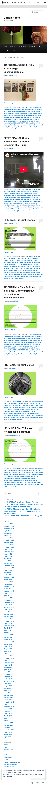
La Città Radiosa (35, 117)
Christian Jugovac (30, 109)
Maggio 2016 (8, 649)
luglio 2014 (7, 683)
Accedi (6, 760)
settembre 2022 (9, 552)
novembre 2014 (9, 677)
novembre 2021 (9, 565)
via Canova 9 (25, 209)
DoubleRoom (12, 17)
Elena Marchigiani (21, 113)
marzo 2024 (7, 535)
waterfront (14, 211)
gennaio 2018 (8, 616)
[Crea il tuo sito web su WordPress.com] (23, 2)
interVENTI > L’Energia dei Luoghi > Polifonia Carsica (22, 509)
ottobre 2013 (8, 704)
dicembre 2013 (8, 700)
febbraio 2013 (8, 723)
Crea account (8, 757)
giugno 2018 (8, 609)
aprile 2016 (7, 651)
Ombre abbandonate (29, 205)
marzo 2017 (7, 633)
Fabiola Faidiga (37, 113)
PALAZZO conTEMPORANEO (19, 123)
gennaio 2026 (8, 524)
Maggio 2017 (8, 628)
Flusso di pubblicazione (12, 762)
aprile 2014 (7, 690)
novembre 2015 (9, 658)
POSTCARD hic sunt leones (19, 364)
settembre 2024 (9, 528)
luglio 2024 (7, 531)
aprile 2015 (7, 670)
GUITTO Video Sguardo (27, 115)
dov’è (39, 46)
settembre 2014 (9, 681)
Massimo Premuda (16, 205)
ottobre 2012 (8, 732)
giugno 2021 (8, 570)
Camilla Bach (37, 107)
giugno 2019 (8, 593)
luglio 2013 (7, 711)
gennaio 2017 (8, 637)
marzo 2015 (7, 672)
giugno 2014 (8, 686)
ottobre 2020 (8, 575)
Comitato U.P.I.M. (13, 111)
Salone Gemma (34, 125)
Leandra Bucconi (9, 119)
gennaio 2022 (8, 563)
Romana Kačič (24, 125)
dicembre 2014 (8, 674)
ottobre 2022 (8, 549)
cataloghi (32, 46)
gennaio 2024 (8, 538)
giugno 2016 (8, 646)
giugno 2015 (8, 665)
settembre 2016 (9, 642)
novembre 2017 (9, 621)
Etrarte (30, 113)
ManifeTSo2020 (34, 119)
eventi (14, 107)
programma (22, 46)
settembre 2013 (9, 707)
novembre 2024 (9, 526)
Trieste (10, 127)
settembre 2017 (9, 626)
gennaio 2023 (8, 545)
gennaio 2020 (8, 582)
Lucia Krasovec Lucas (22, 119)
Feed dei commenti (10, 764)
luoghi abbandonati (35, 201)
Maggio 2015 (8, 667)
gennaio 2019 (8, 598)
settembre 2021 (9, 568)
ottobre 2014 (8, 679)
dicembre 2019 (8, 584)
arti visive (29, 107)
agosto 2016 (8, 644)
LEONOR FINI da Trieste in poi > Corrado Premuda (21, 502)
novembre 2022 (9, 547)
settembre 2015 (9, 663)
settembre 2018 (9, 607)
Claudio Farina (20, 193)
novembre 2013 (9, 702)
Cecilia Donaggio (19, 109)
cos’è (5, 46)
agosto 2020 (8, 579)
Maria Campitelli (28, 121)
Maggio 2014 (8, 688)
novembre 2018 (9, 603)
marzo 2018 (7, 612)
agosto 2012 (8, 734)
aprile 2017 (7, 630)
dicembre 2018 (8, 600)
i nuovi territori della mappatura (19, 117)
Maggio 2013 (8, 716)
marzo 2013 (7, 720)
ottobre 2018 (8, 605)
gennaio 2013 (8, 725)
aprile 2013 (7, 718)
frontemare (7, 197)
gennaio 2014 (8, 697)
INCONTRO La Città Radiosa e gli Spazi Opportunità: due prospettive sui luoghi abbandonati (19, 292)
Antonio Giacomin (31, 189)
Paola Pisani (32, 123)
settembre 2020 (9, 577)
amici (13, 51)
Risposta (13, 356)
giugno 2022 (8, 556)
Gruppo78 (17, 115)
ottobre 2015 (8, 660)
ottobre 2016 (8, 640)
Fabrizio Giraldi (8, 115)
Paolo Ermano (14, 125)
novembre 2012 (9, 730)
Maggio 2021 (8, 572)
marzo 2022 (7, 561)
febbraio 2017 (8, 635)
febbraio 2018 (8, 614)
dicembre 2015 (8, 656)
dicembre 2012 (8, 727)
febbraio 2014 (8, 695)
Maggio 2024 (8, 533)
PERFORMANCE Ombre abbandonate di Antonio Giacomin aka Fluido (17, 141)
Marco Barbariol (9, 121)
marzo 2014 (7, 693)
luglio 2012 (7, 737)
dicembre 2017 (8, 619)
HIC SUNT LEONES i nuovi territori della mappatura (18, 430)
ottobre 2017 (8, 623)
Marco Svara (18, 121)
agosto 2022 (8, 554)
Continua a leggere (10, 103)
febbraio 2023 (8, 542)
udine (14, 127)
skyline (40, 207)
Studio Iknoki (8, 209)
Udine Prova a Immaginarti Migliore (28, 127)
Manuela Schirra (19, 413)
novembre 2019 (9, 586)
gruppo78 (13, 46)
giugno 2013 (8, 714)
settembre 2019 (9, 591)
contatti (6, 51)
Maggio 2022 (8, 558)
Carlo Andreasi (8, 109)
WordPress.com (9, 767)
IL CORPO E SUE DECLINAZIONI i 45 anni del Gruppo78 (23, 516)
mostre (18, 401)
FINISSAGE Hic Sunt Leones (19, 219)
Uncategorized (8, 749)
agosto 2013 (8, 709)
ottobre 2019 (8, 589)
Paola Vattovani (13, 207)
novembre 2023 (9, 540)
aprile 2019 (7, 595)
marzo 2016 (7, 653)
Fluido (38, 195)
